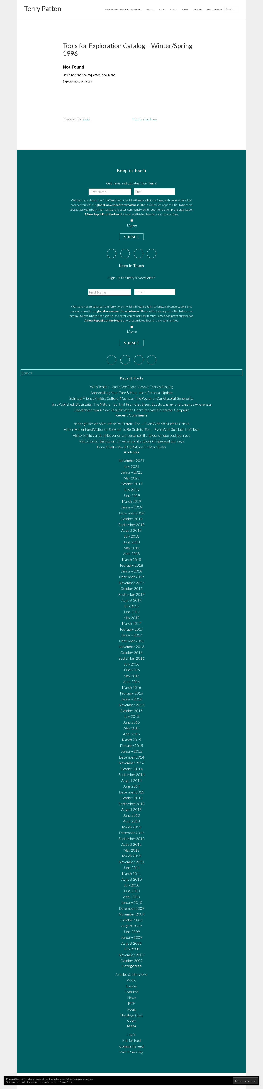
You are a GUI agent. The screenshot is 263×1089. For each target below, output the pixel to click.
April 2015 (131, 734)
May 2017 (132, 617)
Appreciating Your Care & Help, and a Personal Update (132, 392)
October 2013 (132, 798)
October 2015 (132, 710)
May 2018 (132, 548)
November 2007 (131, 955)
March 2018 (131, 559)
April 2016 (131, 681)
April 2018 (131, 553)
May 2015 (132, 728)
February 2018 (131, 565)
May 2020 (132, 478)
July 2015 (131, 716)
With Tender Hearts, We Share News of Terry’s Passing (131, 386)
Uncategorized (131, 1015)
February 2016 (131, 693)
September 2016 (132, 658)
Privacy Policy (66, 1082)
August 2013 (131, 809)
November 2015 (131, 705)
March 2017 (131, 623)
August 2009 (131, 926)
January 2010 (131, 902)
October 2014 (132, 769)
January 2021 (131, 472)
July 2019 (131, 490)
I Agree (132, 225)
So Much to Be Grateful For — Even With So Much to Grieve (144, 424)
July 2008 (131, 949)
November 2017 (131, 583)
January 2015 (131, 751)
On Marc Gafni (155, 447)
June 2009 (131, 931)
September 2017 (132, 594)
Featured (131, 992)
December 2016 (131, 641)
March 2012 (131, 856)
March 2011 (131, 873)
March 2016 (131, 687)
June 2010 (131, 891)
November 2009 (131, 914)
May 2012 (132, 850)
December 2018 (131, 513)
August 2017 (131, 600)
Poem (131, 1009)
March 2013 (131, 827)
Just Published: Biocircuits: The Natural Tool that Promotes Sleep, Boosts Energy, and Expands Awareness (132, 404)
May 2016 (132, 676)
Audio (131, 980)
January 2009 (131, 937)
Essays (131, 986)
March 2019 (131, 501)
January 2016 (131, 699)
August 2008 (131, 943)
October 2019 (132, 484)
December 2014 (131, 757)
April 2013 (131, 821)
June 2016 (131, 670)
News (131, 997)
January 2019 (131, 507)
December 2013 (131, 792)
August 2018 (131, 530)
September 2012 (132, 838)
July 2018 (131, 536)
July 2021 (131, 466)
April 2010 (131, 897)
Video (131, 1021)
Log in (131, 1034)
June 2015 (131, 722)
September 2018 (132, 524)
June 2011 (131, 867)
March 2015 (131, 739)
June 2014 (131, 786)
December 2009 (131, 908)
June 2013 (131, 815)
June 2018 (131, 542)
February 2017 (131, 629)
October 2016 (132, 652)
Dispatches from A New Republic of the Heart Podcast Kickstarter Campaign (131, 410)
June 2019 (131, 495)
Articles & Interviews (131, 974)
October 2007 (132, 960)
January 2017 (131, 635)
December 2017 (131, 577)
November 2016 (131, 646)
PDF (131, 1003)
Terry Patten (42, 8)
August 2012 (131, 844)
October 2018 (132, 519)
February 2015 (131, 745)
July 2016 (131, 664)
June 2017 (131, 612)
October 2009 (132, 920)
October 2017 (132, 588)
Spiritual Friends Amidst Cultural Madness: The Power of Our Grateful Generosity (131, 398)
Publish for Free (144, 119)
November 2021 (131, 460)
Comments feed (131, 1046)
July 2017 (131, 606)
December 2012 (131, 832)
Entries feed (131, 1040)
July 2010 (131, 885)
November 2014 (131, 763)
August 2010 (131, 879)
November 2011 (131, 862)
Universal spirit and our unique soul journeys (156, 435)
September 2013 (132, 803)
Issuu (86, 119)
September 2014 (132, 774)
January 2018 (131, 571)
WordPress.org (131, 1052)
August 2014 (131, 780)
